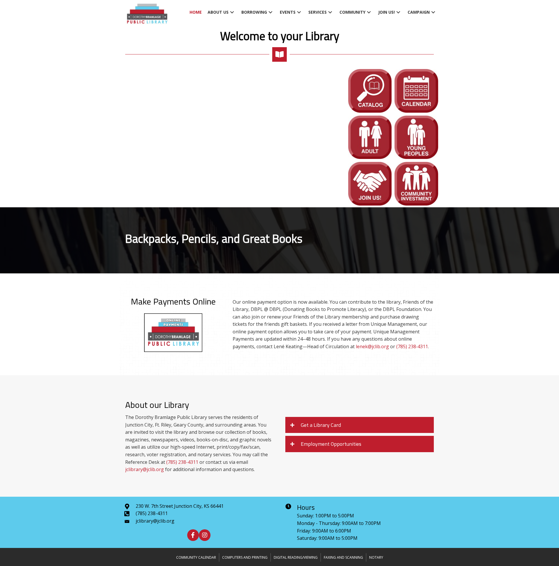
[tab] (359, 425)
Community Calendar (196, 557)
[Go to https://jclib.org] (149, 12)
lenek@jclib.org (372, 346)
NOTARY (376, 557)
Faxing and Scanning (343, 557)
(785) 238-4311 (182, 462)
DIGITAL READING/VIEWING (296, 557)
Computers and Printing (245, 557)
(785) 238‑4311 (412, 346)
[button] (232, 12)
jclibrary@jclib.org (144, 469)
